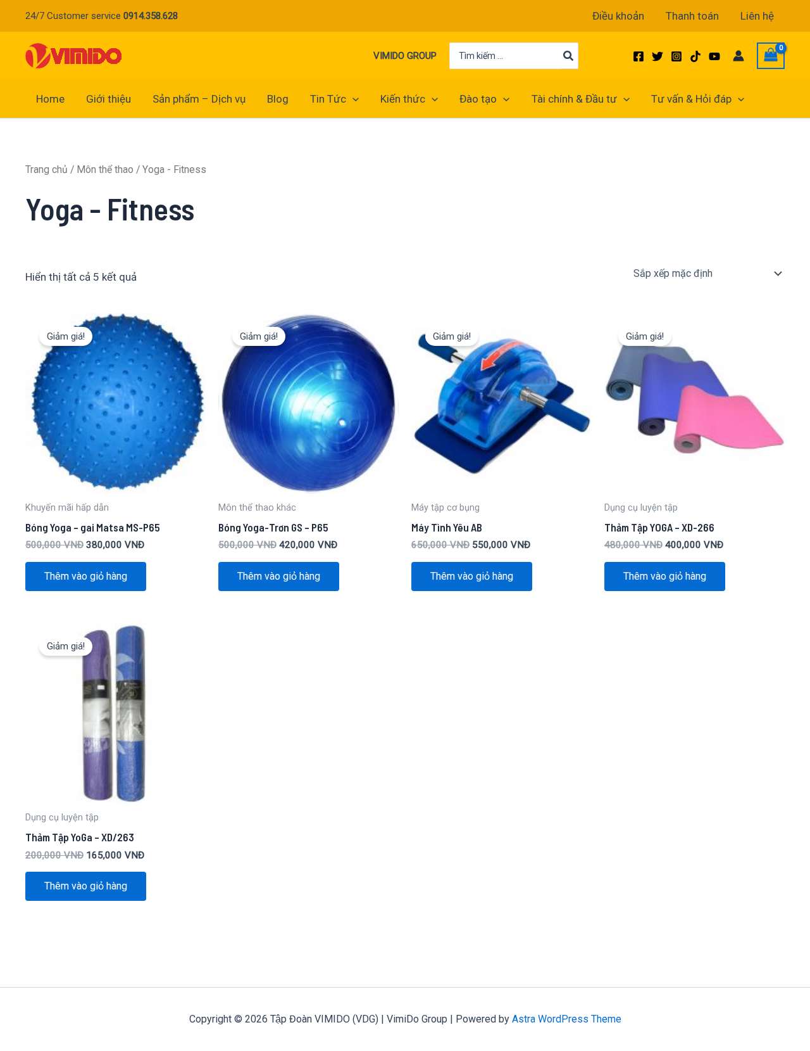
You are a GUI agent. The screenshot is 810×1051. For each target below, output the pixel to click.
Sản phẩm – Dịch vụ (199, 98)
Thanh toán (692, 16)
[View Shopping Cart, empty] (771, 56)
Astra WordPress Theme (566, 1019)
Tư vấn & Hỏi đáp (691, 98)
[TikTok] (695, 56)
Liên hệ (757, 16)
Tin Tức (328, 98)
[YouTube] (714, 56)
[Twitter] (657, 56)
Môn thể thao (105, 169)
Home (50, 98)
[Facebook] (638, 56)
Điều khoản (618, 16)
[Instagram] (676, 56)
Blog (278, 98)
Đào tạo (478, 98)
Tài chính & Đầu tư (574, 98)
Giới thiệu (108, 98)
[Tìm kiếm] (569, 55)
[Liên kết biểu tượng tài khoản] (738, 55)
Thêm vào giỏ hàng (85, 576)
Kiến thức (402, 98)
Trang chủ (46, 169)
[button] (352, 99)
